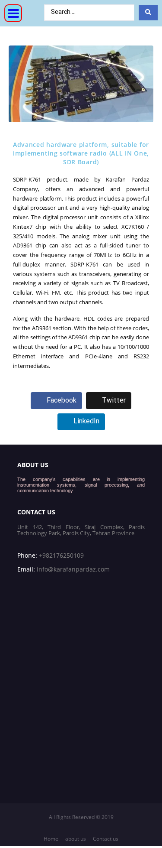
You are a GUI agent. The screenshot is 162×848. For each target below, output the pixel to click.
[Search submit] (148, 12)
